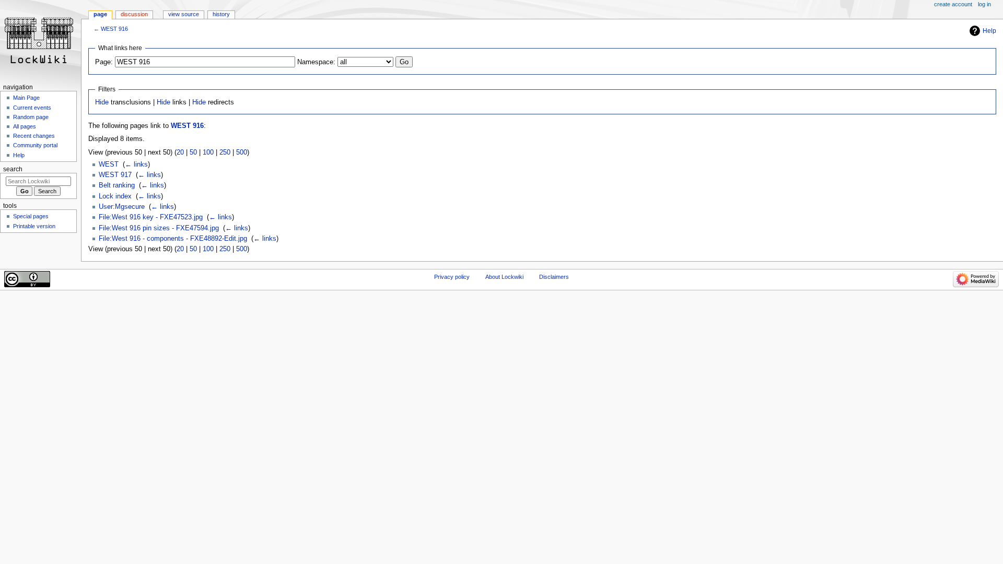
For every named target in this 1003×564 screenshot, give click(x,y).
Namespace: (316, 62)
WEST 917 (115, 175)
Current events (32, 107)
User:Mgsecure (122, 206)
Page (100, 14)
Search (12, 169)
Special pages (31, 216)
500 (241, 152)
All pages (24, 126)
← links (136, 164)
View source (183, 14)
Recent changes (34, 136)
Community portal (35, 145)
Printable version (34, 226)
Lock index (115, 196)
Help (989, 30)
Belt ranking (117, 185)
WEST (109, 164)
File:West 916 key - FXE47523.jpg (151, 217)
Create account (953, 4)
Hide (102, 102)
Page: (104, 62)
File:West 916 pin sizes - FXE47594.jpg (159, 228)
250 (224, 152)
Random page (31, 117)
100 (208, 152)
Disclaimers (554, 277)
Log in (984, 4)
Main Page (26, 98)
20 (180, 152)
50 (193, 152)
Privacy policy (452, 277)
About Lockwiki (504, 277)
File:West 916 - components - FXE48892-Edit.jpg (173, 238)
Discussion (134, 14)
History (221, 14)
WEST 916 (114, 29)
